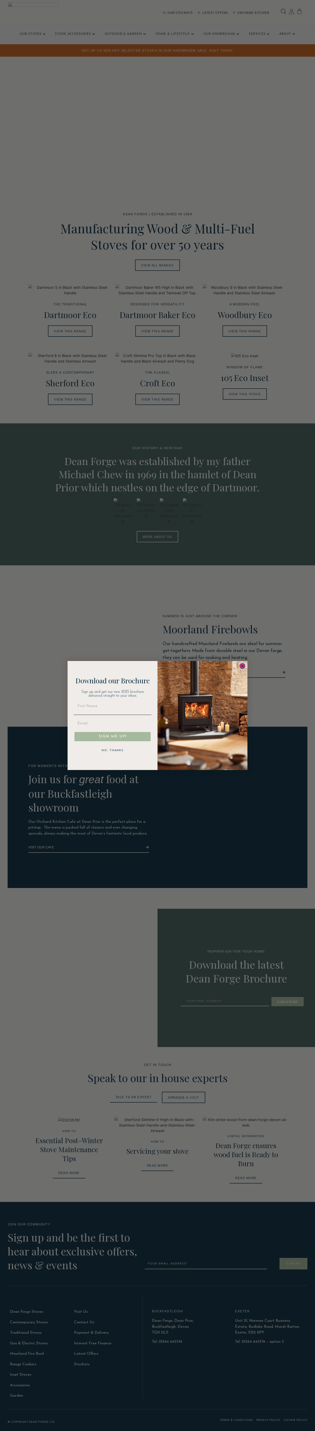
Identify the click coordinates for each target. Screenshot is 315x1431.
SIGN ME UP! (113, 736)
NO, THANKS (113, 750)
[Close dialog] (242, 666)
